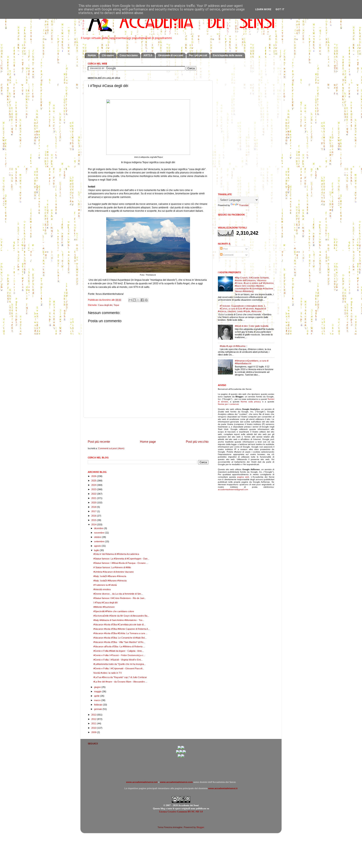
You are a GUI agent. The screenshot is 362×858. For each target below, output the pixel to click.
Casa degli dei (105, 305)
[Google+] (179, 748)
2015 (94, 520)
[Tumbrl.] (179, 756)
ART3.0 (148, 55)
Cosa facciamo (129, 55)
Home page (148, 441)
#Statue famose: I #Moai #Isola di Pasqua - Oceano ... (120, 563)
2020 (94, 502)
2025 (94, 480)
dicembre (99, 528)
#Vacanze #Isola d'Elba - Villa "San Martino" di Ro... (119, 642)
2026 (94, 476)
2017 (94, 511)
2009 (94, 732)
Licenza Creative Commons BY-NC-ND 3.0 (181, 811)
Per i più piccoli (198, 55)
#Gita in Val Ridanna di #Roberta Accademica (116, 554)
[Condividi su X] (138, 300)
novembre (99, 532)
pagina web (243, 477)
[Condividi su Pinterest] (146, 300)
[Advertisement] (148, 428)
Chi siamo (108, 55)
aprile (97, 696)
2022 (94, 493)
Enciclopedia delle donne (227, 55)
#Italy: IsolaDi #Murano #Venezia (110, 580)
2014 (94, 524)
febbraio (98, 704)
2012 (94, 719)
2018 (94, 507)
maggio (98, 691)
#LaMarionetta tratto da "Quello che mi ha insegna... (119, 664)
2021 (94, 498)
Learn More (263, 9)
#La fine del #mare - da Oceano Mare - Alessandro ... (120, 681)
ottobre (98, 537)
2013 (94, 714)
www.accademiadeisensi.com (176, 782)
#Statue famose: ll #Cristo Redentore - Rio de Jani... (119, 598)
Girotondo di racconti (170, 55)
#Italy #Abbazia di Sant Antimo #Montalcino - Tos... (118, 620)
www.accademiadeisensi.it (223, 788)
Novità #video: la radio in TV (107, 673)
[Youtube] (181, 752)
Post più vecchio (197, 441)
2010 (94, 728)
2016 (94, 515)
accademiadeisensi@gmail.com (233, 489)
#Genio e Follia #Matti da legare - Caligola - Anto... (118, 651)
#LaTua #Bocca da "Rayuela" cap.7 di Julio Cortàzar (120, 677)
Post (225, 249)
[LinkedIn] (182, 756)
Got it (279, 9)
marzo (97, 700)
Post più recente (99, 441)
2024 (94, 485)
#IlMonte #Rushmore (104, 607)
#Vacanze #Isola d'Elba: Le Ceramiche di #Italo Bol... (119, 637)
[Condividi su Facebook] (142, 300)
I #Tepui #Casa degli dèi (105, 602)
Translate (244, 205)
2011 (94, 723)
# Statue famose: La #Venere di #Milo (112, 567)
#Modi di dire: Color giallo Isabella (251, 326)
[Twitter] (177, 752)
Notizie (92, 55)
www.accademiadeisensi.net (142, 782)
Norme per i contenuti (228, 404)
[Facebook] (182, 748)
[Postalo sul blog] (134, 300)
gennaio (98, 709)
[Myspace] (184, 752)
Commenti (227, 255)
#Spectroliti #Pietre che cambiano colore (113, 611)
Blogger (200, 827)
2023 (94, 489)
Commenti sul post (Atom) (111, 448)
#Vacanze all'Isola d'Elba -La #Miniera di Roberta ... (119, 646)
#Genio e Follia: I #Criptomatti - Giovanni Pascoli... (118, 668)
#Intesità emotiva (102, 589)
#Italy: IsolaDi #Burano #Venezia (109, 576)
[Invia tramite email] (130, 300)
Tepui (116, 305)
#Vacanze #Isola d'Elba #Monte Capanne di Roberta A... (121, 629)
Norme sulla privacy (251, 401)
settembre (99, 541)
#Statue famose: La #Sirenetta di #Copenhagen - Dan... (121, 558)
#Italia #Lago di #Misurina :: (233, 346)
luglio (97, 550)
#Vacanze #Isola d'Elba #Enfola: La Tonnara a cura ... (120, 633)
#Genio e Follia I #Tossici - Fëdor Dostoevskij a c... (119, 655)
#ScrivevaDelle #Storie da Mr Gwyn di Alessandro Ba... (121, 615)
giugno (97, 687)
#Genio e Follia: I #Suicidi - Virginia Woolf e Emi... (118, 659)
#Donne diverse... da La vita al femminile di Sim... (118, 594)
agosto (98, 546)
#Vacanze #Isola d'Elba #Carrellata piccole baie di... (119, 624)
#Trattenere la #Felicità (105, 585)
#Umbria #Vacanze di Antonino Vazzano (113, 572)
